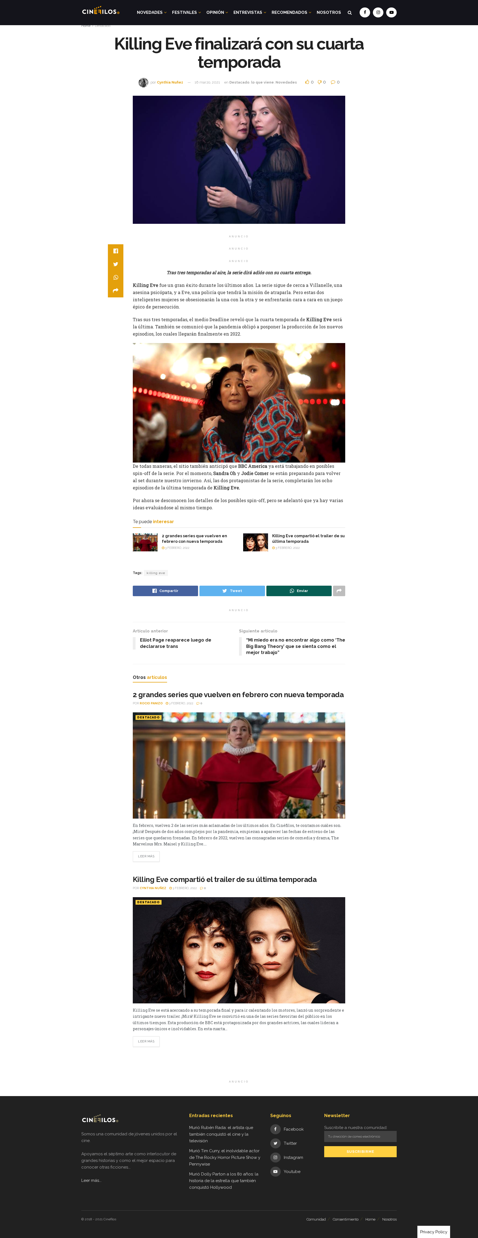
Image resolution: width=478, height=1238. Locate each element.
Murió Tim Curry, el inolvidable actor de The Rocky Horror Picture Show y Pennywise (224, 1157)
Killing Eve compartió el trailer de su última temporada (224, 879)
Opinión (215, 12)
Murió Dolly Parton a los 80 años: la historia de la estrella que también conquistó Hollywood (223, 1181)
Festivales (184, 12)
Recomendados (289, 12)
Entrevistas (247, 12)
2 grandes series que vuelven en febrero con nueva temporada (238, 695)
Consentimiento (345, 1219)
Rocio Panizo (151, 703)
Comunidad (316, 1219)
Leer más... (91, 1180)
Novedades (150, 12)
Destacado (102, 26)
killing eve (156, 573)
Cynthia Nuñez (170, 82)
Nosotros (329, 12)
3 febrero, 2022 (176, 548)
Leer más (146, 856)
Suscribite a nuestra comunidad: (355, 1127)
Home (85, 26)
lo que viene (262, 82)
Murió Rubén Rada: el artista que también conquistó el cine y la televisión (221, 1134)
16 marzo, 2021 (207, 82)
